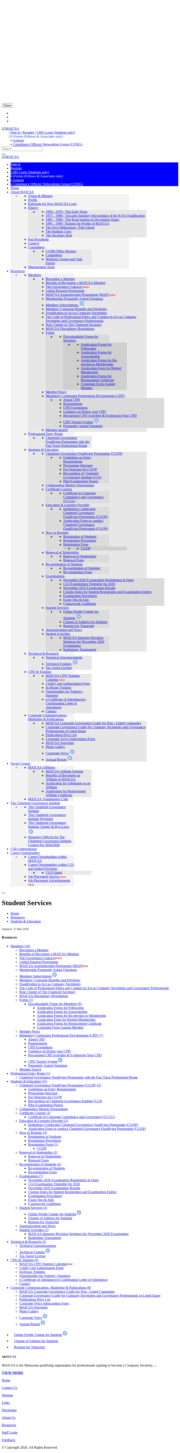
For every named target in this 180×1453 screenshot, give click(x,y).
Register (29, 132)
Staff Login (10, 1432)
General (18, 140)
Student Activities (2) (34, 1230)
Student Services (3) (33, 1208)
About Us (8, 1417)
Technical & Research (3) (28, 1242)
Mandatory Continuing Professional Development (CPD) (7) (61, 1035)
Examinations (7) (31, 1176)
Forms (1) (26, 1000)
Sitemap (7, 1395)
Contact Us (9, 1388)
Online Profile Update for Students (38, 1335)
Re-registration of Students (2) (40, 1164)
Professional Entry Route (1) (30, 1073)
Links (6, 1402)
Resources (18, 917)
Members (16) (20, 946)
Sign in (15, 132)
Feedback (8, 1440)
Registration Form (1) (43, 1144)
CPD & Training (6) (24, 1260)
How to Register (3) (33, 1133)
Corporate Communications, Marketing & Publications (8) (51, 1287)
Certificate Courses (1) (34, 1113)
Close (7, 105)
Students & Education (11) (29, 1081)
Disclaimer (9, 1410)
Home (15, 913)
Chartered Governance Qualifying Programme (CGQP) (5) (60, 1085)
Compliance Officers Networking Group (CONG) (47, 144)
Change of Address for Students (36, 1341)
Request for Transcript (29, 1347)
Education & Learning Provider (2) (43, 1121)
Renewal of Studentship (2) (38, 1152)
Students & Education (26, 921)
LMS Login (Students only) (55, 132)
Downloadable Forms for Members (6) (55, 1004)
